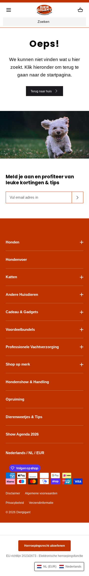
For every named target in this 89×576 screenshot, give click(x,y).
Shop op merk (18, 364)
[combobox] (44, 21)
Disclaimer (13, 493)
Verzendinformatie (41, 503)
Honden (12, 242)
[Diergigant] (44, 10)
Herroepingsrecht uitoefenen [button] (44, 545)
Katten (11, 277)
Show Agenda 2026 (22, 434)
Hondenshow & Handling (27, 382)
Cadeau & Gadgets (22, 312)
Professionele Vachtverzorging (32, 347)
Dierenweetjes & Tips (24, 417)
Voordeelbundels (20, 329)
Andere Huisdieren (22, 294)
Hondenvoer (16, 259)
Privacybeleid (15, 503)
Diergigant (23, 512)
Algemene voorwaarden (41, 493)
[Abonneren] (78, 197)
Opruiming (15, 399)
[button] (9, 10)
